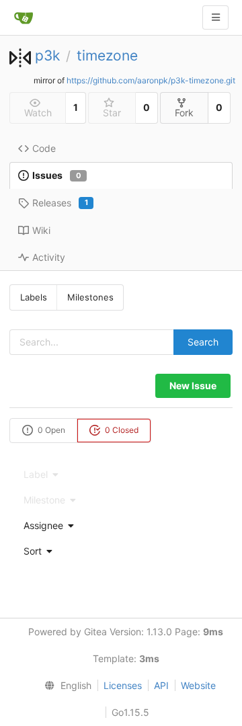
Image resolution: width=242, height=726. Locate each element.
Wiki (41, 230)
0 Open (50, 430)
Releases (60, 202)
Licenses (123, 685)
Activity (48, 257)
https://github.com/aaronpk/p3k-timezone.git (151, 80)
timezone (107, 55)
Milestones (90, 297)
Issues (56, 175)
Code (44, 148)
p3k (47, 55)
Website (198, 685)
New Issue (192, 385)
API (161, 685)
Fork (184, 112)
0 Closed (120, 430)
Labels (33, 297)
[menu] (121, 526)
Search (203, 342)
